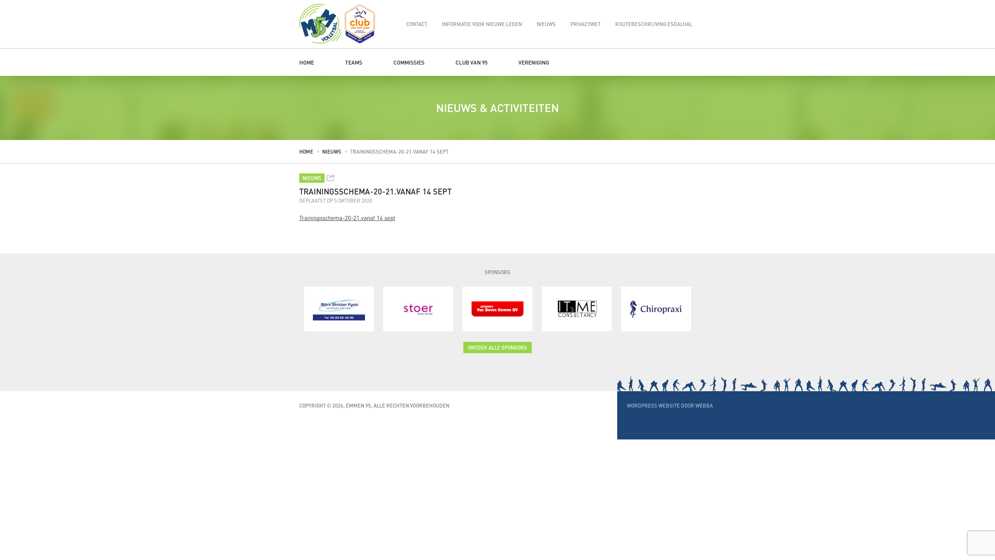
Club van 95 (471, 62)
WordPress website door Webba (670, 405)
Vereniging (533, 62)
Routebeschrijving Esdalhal (653, 24)
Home (306, 62)
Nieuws (546, 24)
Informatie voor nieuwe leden (482, 24)
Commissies (408, 62)
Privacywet (585, 24)
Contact (416, 24)
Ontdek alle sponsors (497, 347)
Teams (353, 62)
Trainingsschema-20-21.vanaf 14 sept (347, 218)
